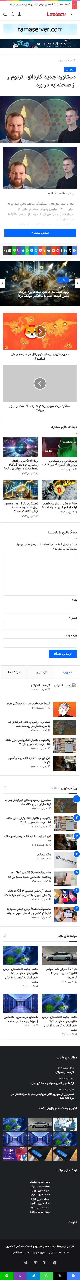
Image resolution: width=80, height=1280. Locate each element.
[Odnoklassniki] (44, 250)
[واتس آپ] (27, 250)
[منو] (72, 16)
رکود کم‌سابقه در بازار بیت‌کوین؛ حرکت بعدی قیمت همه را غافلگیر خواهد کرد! (43, 294)
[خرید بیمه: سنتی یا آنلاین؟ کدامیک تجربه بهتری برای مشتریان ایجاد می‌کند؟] (65, 1124)
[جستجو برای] (5, 16)
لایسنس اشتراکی (40, 685)
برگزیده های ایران (40, 1186)
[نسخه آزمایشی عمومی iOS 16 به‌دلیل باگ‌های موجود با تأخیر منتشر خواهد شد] (65, 896)
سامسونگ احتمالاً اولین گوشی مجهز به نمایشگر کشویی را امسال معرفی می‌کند (28, 911)
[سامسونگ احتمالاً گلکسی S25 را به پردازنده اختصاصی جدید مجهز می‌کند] (65, 878)
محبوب (67, 672)
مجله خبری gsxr (40, 1199)
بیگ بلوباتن (44, 854)
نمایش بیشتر (41, 233)
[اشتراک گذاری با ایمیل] (10, 250)
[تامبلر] (61, 250)
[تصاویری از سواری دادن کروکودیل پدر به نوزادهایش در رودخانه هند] (64, 727)
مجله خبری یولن (40, 1190)
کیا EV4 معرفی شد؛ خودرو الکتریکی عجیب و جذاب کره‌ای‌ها (61, 973)
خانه (70, 60)
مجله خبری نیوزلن (40, 1195)
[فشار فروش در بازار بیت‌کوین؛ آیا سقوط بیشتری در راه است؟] (59, 489)
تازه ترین (41, 672)
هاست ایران (54, 1252)
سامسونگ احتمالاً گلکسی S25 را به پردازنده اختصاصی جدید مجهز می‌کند (29, 874)
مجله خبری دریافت (40, 1212)
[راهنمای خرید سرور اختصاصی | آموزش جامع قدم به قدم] (20, 1003)
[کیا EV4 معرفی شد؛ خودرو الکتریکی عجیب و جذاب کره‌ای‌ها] (59, 955)
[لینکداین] (65, 250)
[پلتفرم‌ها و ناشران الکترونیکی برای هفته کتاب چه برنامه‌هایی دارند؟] (64, 745)
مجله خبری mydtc (40, 1203)
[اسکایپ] (36, 250)
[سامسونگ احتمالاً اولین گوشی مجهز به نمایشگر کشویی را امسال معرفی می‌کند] (65, 914)
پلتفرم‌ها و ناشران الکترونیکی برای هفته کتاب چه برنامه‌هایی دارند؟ (27, 742)
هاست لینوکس (23, 1246)
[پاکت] (40, 250)
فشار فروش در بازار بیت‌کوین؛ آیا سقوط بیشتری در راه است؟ (59, 505)
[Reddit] (53, 250)
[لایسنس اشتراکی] (64, 691)
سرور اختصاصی (20, 1252)
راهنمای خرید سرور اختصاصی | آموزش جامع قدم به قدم (21, 1019)
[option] (40, 283)
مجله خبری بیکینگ (40, 1182)
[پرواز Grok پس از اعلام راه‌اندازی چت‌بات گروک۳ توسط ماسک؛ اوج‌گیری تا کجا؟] (20, 447)
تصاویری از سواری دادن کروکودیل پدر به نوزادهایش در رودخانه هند (28, 724)
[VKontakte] (48, 250)
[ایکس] (69, 250)
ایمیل (73, 618)
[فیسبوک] (74, 250)
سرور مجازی (42, 1246)
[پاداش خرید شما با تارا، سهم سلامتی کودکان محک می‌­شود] (15, 1154)
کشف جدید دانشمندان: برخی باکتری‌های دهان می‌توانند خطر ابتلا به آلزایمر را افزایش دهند (20, 975)
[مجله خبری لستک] (56, 14)
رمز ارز (62, 60)
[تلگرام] (23, 250)
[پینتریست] (58, 250)
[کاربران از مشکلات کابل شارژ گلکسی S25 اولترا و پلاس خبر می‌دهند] (65, 1154)
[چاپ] (5, 250)
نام (74, 600)
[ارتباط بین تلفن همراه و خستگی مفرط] (64, 709)
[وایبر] (18, 250)
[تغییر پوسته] (12, 16)
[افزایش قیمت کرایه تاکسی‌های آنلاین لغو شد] (64, 763)
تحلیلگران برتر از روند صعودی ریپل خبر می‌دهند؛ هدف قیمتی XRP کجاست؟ (21, 507)
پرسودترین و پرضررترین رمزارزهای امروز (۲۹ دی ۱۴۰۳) (59, 463)
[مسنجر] (31, 250)
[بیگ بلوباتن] (65, 860)
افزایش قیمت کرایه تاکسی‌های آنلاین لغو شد (29, 760)
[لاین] (14, 250)
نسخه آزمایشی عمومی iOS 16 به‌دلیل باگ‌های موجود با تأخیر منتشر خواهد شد (27, 893)
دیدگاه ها (14, 672)
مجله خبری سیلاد (40, 1207)
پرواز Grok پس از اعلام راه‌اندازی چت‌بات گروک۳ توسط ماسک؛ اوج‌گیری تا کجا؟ (20, 465)
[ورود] (19, 16)
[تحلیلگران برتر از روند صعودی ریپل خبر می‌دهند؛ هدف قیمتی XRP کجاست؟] (20, 489)
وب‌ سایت (71, 635)
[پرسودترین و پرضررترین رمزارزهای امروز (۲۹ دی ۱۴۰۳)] (59, 447)
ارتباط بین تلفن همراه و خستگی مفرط (28, 703)
